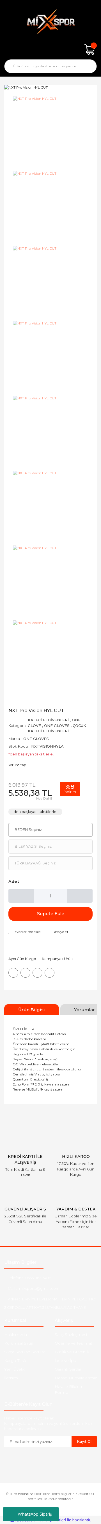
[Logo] (50, 22)
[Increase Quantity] (80, 896)
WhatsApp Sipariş (35, 1514)
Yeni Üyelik (14, 1369)
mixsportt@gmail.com (39, 1288)
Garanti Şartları (68, 1369)
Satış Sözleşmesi (71, 1334)
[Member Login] (50, 49)
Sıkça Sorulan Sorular (24, 1351)
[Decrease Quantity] (21, 896)
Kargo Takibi (16, 1360)
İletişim (11, 1377)
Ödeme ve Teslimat (73, 1343)
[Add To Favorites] (24, 931)
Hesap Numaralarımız (76, 1377)
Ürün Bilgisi (31, 1009)
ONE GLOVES (57, 725)
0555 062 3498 (38, 1278)
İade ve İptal (66, 1360)
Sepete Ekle (50, 913)
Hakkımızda (15, 1334)
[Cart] (90, 49)
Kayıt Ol (84, 1441)
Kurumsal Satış (18, 1343)
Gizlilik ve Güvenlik (72, 1351)
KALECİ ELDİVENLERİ (48, 720)
